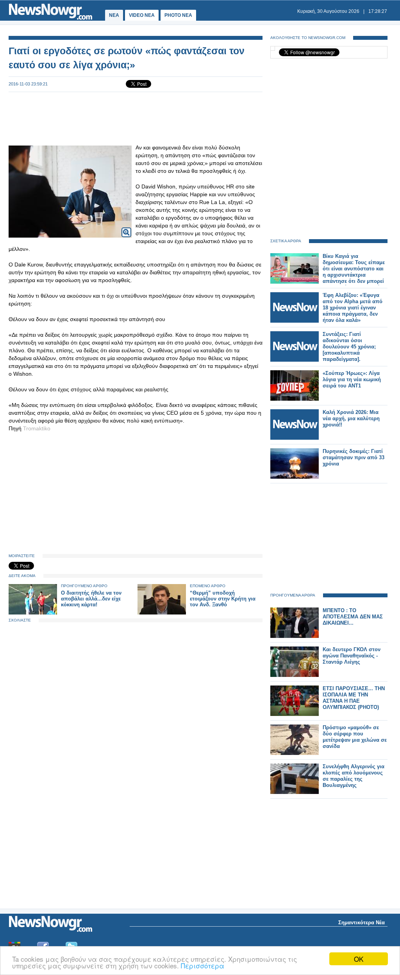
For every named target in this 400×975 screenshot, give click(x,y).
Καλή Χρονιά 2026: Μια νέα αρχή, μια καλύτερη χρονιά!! (351, 418)
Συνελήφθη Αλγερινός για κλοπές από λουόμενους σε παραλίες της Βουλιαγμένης (353, 776)
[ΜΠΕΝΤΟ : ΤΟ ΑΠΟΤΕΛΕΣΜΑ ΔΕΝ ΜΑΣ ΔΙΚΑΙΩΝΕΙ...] (294, 636)
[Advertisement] (135, 117)
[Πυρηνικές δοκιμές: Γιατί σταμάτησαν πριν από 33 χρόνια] (294, 477)
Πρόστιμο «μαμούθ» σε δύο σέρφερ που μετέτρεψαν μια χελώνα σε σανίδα (355, 737)
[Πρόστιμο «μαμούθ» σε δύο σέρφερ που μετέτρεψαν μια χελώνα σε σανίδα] (294, 753)
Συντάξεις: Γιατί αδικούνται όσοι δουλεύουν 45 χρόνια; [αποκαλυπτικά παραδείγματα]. (349, 346)
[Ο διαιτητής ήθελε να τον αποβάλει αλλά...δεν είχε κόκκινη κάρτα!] (33, 613)
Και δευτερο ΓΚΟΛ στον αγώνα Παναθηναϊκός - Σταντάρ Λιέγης (351, 655)
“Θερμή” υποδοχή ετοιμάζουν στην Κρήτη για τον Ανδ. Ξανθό (222, 598)
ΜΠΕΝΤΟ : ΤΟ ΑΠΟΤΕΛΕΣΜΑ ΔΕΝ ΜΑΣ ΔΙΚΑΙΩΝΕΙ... (353, 616)
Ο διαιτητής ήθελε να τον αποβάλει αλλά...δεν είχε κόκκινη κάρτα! (91, 598)
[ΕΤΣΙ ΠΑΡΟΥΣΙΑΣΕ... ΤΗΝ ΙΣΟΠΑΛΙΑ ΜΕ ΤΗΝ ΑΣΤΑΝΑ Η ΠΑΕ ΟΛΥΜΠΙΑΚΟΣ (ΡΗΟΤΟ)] (294, 714)
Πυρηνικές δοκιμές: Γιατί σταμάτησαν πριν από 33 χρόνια (353, 457)
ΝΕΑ (114, 15)
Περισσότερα (202, 965)
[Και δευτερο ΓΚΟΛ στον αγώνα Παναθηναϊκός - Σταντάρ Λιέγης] (294, 675)
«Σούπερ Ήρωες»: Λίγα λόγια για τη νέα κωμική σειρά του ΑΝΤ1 (352, 379)
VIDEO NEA (142, 15)
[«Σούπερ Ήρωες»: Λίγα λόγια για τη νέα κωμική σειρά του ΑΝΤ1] (294, 399)
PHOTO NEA (178, 15)
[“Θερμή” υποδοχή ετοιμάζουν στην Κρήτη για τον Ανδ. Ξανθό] (162, 613)
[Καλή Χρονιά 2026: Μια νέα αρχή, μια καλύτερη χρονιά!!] (294, 438)
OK (358, 959)
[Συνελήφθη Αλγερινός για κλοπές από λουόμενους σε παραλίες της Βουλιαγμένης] (294, 792)
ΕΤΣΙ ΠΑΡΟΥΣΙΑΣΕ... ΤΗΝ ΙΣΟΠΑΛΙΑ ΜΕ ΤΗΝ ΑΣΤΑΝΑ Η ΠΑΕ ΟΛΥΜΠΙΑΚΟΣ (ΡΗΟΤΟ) (354, 698)
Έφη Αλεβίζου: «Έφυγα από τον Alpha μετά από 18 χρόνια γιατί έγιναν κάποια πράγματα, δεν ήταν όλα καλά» (352, 307)
